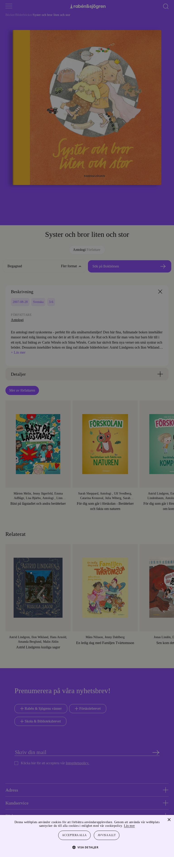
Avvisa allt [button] (107, 835)
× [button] (169, 820)
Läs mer (141, 826)
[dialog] (87, 428)
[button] (87, 847)
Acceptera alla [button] (74, 835)
